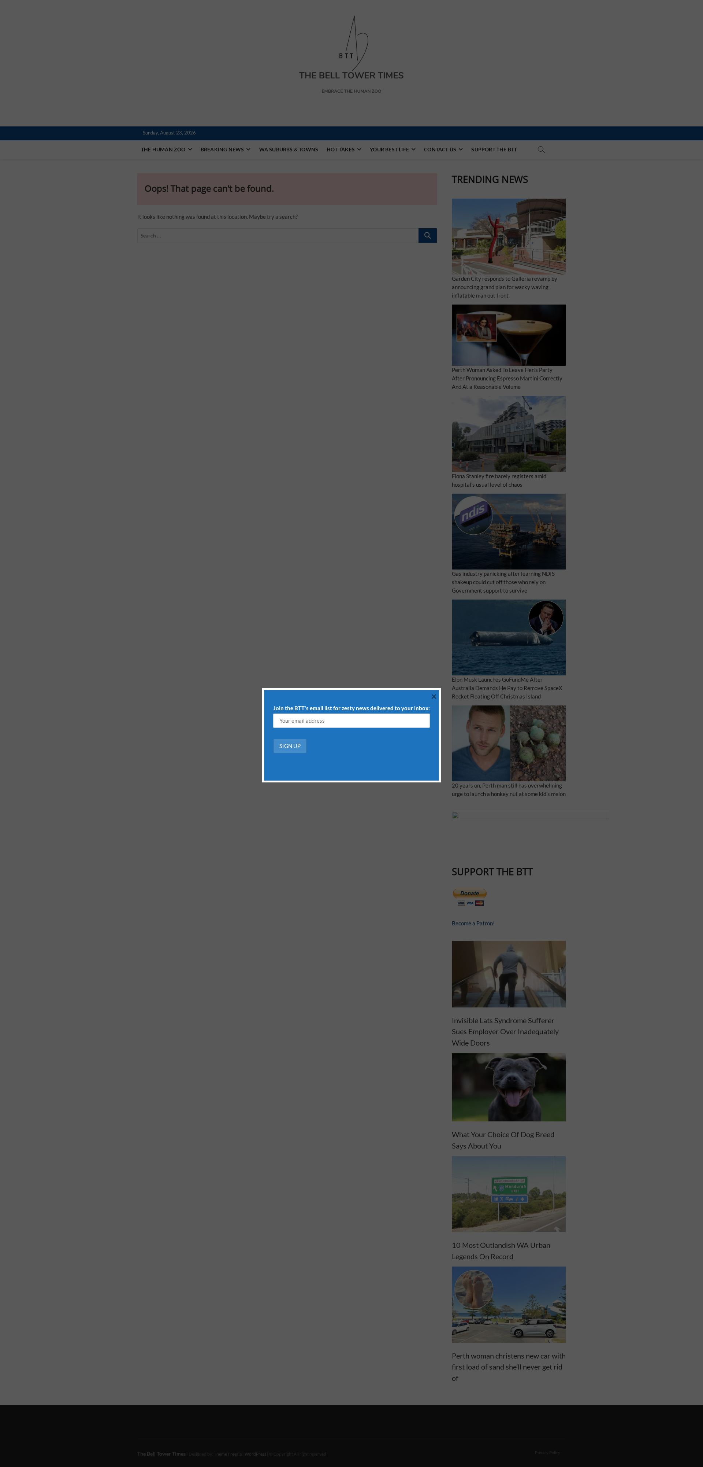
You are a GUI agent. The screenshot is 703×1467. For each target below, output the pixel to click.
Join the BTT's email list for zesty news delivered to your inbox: (351, 708)
